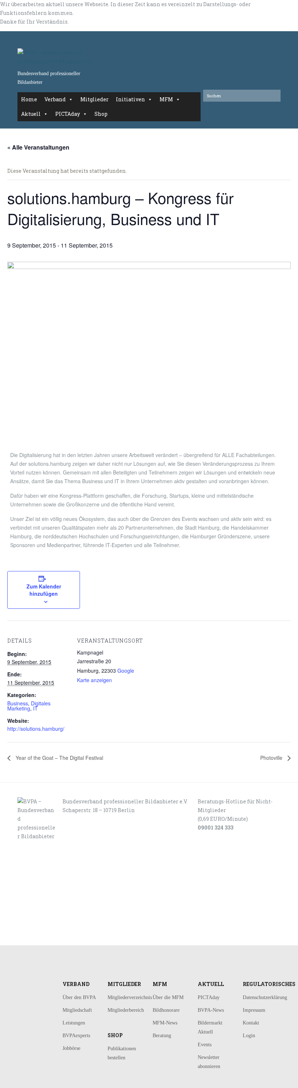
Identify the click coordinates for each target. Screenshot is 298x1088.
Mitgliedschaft (77, 1010)
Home (29, 99)
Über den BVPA (79, 997)
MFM (166, 99)
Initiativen (130, 99)
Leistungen (74, 1023)
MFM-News (165, 1023)
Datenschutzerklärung (265, 997)
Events (205, 1044)
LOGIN (41, 937)
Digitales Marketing (29, 706)
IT (35, 708)
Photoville (272, 757)
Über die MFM (168, 997)
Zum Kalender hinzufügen (44, 590)
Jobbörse (71, 1048)
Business (17, 703)
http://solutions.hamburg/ (35, 728)
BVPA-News (211, 1010)
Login (249, 1035)
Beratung (162, 1035)
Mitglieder (94, 99)
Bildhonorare (166, 1010)
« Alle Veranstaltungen (38, 147)
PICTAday (67, 113)
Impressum (254, 1010)
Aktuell (31, 113)
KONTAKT (43, 892)
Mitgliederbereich (126, 1010)
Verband (55, 99)
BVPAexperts (76, 1035)
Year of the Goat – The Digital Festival (58, 757)
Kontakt (251, 1023)
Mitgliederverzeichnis (130, 997)
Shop (101, 113)
